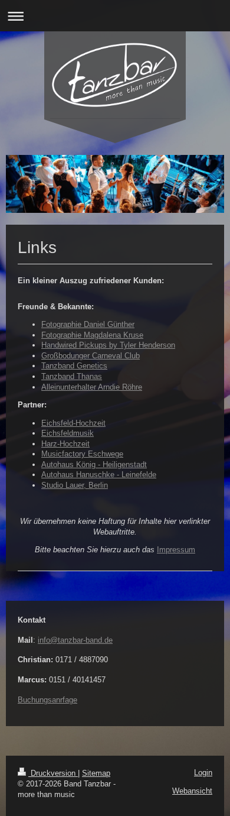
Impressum (176, 549)
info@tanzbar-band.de (75, 640)
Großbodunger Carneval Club (90, 355)
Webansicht (192, 790)
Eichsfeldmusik (67, 433)
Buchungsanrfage (47, 699)
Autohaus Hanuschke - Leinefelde (98, 474)
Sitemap (96, 773)
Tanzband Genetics (74, 365)
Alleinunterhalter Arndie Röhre (91, 387)
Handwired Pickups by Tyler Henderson (108, 345)
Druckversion (53, 773)
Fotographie (62, 324)
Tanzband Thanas (71, 376)
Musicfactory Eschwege (82, 453)
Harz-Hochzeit (65, 443)
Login (203, 772)
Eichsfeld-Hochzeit (73, 423)
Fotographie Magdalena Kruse (92, 335)
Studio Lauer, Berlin (74, 485)
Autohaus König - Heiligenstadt (94, 464)
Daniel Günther (109, 324)
